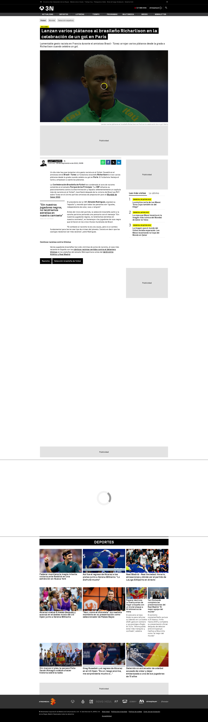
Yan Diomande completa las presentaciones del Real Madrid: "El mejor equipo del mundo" (157, 606)
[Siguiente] (167, 2)
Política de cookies (135, 712)
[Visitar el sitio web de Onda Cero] (124, 701)
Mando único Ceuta (76, 2)
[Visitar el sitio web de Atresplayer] (153, 701)
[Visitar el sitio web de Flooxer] (164, 701)
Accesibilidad (107, 716)
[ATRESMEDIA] (47, 701)
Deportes (63, 14)
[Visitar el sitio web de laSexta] (83, 701)
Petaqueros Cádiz (100, 2)
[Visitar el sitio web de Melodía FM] (141, 701)
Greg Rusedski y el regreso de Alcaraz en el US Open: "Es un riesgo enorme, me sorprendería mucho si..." (102, 671)
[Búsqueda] (166, 8)
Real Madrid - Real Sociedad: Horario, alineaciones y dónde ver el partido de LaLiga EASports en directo (146, 577)
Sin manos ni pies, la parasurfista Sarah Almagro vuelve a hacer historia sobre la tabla (57, 670)
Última (141, 8)
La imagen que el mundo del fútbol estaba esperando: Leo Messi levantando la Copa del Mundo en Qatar (146, 231)
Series (144, 14)
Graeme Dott (129, 2)
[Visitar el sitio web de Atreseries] (116, 701)
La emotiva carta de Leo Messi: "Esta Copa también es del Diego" (147, 204)
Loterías (80, 14)
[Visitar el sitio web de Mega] (108, 701)
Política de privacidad (119, 712)
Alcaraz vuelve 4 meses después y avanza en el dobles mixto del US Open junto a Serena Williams (57, 614)
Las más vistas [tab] (137, 193)
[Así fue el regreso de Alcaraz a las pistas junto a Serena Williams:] (104, 561)
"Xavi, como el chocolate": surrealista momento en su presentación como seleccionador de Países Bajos (102, 614)
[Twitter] (64, 161)
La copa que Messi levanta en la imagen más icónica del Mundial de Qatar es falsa (147, 217)
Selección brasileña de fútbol (67, 261)
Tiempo (95, 14)
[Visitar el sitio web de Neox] (91, 701)
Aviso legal (106, 712)
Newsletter (160, 14)
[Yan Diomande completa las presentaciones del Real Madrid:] (158, 593)
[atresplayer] (156, 8)
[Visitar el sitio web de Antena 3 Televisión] (74, 701)
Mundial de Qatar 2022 (142, 199)
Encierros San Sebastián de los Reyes (56, 2)
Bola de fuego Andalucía (115, 2)
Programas (112, 14)
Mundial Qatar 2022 (141, 212)
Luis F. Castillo (55, 161)
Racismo (46, 261)
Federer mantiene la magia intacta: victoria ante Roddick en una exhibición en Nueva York (58, 576)
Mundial (52, 20)
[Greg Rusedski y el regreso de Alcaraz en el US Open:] (104, 655)
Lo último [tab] (154, 193)
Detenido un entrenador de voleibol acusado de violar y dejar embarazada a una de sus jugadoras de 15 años (145, 672)
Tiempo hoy (89, 2)
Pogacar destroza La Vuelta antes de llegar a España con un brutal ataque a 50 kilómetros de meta (135, 606)
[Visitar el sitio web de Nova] (99, 701)
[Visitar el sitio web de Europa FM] (133, 701)
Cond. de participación (151, 712)
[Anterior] (41, 2)
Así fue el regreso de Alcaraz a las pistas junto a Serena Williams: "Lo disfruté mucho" (101, 577)
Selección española (65, 20)
